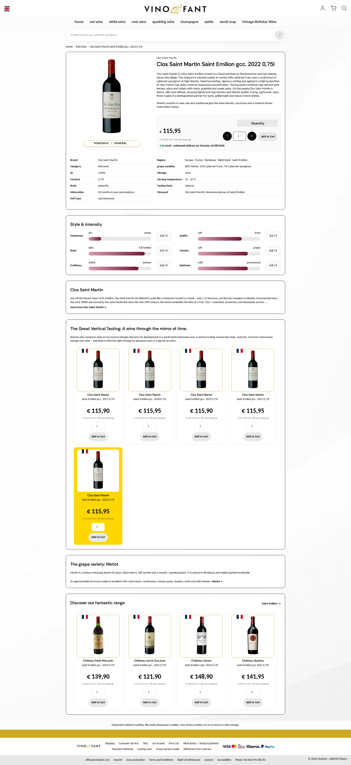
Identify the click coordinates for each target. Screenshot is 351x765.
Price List (174, 743)
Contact (208, 760)
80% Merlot (191, 166)
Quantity (257, 123)
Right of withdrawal (189, 760)
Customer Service (129, 743)
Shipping (110, 743)
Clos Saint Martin (167, 58)
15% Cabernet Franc (211, 166)
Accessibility (224, 760)
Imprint (118, 760)
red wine (96, 22)
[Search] (279, 35)
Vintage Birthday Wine (259, 22)
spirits (209, 22)
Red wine (81, 46)
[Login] (322, 8)
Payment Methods (122, 749)
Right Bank (224, 160)
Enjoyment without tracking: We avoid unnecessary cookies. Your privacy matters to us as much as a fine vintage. (175, 725)
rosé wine (139, 22)
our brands (158, 743)
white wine (117, 22)
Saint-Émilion (239, 160)
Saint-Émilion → (271, 603)
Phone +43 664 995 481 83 (250, 760)
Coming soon (144, 749)
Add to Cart (268, 136)
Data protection (136, 760)
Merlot (217, 581)
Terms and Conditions (161, 760)
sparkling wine (163, 22)
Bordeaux (210, 160)
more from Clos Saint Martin (88, 307)
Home (69, 46)
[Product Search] (344, 8)
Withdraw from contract (197, 749)
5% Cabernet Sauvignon (237, 166)
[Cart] (333, 8)
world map (228, 22)
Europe (189, 160)
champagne (189, 22)
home (79, 22)
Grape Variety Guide (167, 749)
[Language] (7, 9)
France (199, 160)
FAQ (145, 743)
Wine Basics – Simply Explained (200, 743)
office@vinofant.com (97, 760)
